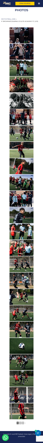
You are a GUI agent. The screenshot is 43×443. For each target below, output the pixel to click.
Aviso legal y (28, 434)
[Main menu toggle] (39, 4)
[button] (24, 3)
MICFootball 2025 (8, 19)
